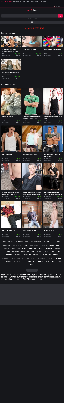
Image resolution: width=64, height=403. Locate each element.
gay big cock (17, 245)
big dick (17, 261)
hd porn (9, 255)
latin (27, 241)
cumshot (7, 245)
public (50, 258)
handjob (18, 255)
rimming (46, 241)
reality (39, 251)
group (33, 258)
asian (23, 251)
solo (27, 258)
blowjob (19, 242)
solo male (56, 242)
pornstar (48, 248)
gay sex (35, 254)
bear (31, 264)
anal (24, 248)
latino (47, 261)
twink (13, 258)
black (26, 245)
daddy (55, 254)
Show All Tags (32, 270)
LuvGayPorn (43, 1)
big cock (30, 251)
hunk (40, 248)
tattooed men (8, 242)
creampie (44, 245)
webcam (57, 248)
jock (58, 245)
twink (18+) (32, 248)
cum (18, 248)
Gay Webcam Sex (17, 1)
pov (53, 251)
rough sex (31, 261)
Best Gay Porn (34, 1)
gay (58, 251)
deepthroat (34, 245)
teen (24, 261)
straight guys (36, 242)
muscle (6, 248)
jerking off (42, 258)
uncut (51, 245)
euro (13, 248)
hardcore (5, 258)
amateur (58, 258)
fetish (47, 251)
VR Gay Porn (26, 1)
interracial (7, 261)
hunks (40, 261)
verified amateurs (11, 251)
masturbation (45, 254)
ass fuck (20, 258)
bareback (56, 261)
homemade (27, 254)
